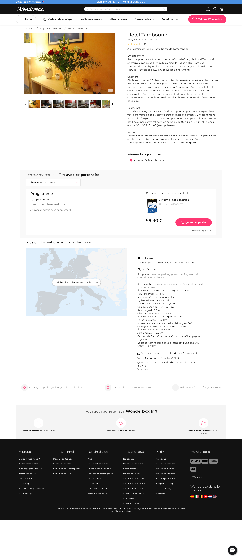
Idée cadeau (128, 459)
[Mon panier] (221, 8)
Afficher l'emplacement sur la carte (76, 282)
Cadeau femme (130, 468)
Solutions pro (170, 19)
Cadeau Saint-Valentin (133, 493)
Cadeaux (30, 28)
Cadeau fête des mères (133, 483)
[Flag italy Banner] (197, 497)
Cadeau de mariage (60, 19)
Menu (28, 19)
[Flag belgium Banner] (201, 497)
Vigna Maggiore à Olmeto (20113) (158, 358)
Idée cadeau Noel (131, 473)
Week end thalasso (165, 473)
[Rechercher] (164, 9)
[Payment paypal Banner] (195, 463)
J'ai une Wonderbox (210, 19)
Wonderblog (25, 493)
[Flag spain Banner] (192, 497)
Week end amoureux (166, 464)
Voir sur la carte (154, 160)
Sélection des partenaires (32, 488)
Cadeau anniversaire (132, 488)
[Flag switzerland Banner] (206, 497)
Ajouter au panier (195, 222)
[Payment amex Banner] (213, 463)
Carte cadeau (128, 498)
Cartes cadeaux (144, 19)
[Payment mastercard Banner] (193, 471)
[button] (28, 60)
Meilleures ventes (91, 19)
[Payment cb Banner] (204, 463)
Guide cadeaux (95, 483)
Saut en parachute (165, 478)
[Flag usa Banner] (215, 497)
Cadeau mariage (130, 503)
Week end (161, 459)
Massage (160, 493)
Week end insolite (165, 468)
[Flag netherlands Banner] (210, 497)
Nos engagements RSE (30, 468)
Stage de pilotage (165, 483)
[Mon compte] (208, 8)
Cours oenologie (164, 488)
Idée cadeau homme (132, 464)
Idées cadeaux (118, 19)
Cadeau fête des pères (133, 478)
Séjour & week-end (51, 28)
